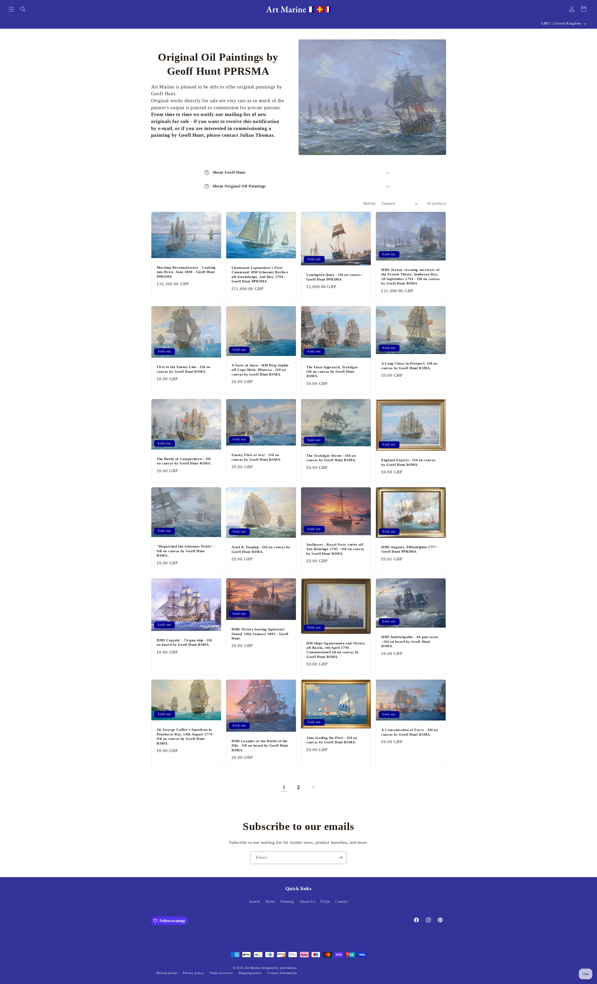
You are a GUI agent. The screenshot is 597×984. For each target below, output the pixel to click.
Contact (341, 901)
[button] (11, 9)
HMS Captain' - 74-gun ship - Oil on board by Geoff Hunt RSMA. (184, 642)
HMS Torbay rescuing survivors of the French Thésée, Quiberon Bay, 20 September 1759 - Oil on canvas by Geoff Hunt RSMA (410, 276)
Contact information (282, 973)
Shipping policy (250, 973)
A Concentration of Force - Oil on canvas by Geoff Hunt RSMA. (409, 732)
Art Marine (252, 968)
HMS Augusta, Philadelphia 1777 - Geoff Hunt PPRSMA (410, 549)
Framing (287, 901)
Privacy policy (193, 973)
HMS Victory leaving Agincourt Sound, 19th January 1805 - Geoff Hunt (260, 633)
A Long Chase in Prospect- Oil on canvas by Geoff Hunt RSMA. (409, 366)
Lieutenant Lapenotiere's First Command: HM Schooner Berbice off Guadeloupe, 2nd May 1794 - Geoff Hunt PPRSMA (260, 274)
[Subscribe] (341, 857)
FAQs (325, 901)
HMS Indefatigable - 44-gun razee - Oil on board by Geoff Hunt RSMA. (409, 641)
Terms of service (221, 973)
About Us (307, 901)
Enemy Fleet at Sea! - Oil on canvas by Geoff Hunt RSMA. (256, 457)
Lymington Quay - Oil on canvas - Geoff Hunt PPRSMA (334, 277)
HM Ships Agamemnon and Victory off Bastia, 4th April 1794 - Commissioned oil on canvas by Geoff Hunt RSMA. (335, 650)
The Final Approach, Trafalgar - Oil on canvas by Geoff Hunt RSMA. (333, 371)
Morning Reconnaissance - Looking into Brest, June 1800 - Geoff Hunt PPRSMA (186, 272)
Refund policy (167, 973)
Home (270, 901)
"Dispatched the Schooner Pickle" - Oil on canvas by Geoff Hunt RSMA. (186, 551)
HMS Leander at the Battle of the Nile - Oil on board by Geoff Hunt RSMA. (260, 745)
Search (254, 901)
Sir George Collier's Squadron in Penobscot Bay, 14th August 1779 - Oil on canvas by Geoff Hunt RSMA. (186, 736)
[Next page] (313, 787)
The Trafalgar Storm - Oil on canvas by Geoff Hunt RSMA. (331, 458)
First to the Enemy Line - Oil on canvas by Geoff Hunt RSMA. (183, 369)
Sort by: (370, 203)
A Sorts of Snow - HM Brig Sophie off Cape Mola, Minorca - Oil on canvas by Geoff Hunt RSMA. (260, 369)
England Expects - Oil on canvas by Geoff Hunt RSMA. (408, 462)
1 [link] (284, 787)
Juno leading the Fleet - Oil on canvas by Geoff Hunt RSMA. (331, 740)
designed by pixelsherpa (279, 968)
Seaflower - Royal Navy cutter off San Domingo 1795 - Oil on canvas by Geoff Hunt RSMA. (335, 549)
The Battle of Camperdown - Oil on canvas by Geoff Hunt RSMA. (184, 461)
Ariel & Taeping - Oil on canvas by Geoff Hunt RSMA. (261, 549)
